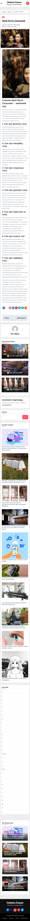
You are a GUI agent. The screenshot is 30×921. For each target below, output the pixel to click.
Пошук (4, 412)
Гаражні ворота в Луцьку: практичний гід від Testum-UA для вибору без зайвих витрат (14, 527)
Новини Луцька (14, 2)
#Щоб (14, 26)
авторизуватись (7, 405)
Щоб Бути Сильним (13, 21)
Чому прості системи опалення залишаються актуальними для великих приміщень (14, 504)
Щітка (7, 318)
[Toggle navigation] (1, 3)
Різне (3, 769)
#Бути (5, 26)
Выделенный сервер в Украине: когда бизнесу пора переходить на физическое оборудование (14, 448)
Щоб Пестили (21, 318)
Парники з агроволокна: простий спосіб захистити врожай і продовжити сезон (14, 853)
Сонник (11, 918)
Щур (4, 354)
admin (8, 24)
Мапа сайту (24, 918)
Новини (4, 753)
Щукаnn (5, 387)
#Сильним (10, 26)
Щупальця (6, 371)
